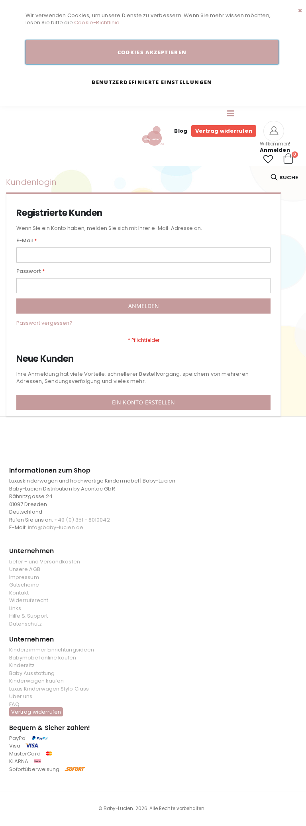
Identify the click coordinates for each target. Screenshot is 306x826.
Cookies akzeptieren (152, 52)
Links (15, 608)
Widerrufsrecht (28, 600)
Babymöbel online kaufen (42, 657)
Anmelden (275, 150)
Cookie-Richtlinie (97, 22)
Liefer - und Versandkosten (44, 561)
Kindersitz (22, 665)
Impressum (24, 577)
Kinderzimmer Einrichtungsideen (51, 649)
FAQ (14, 704)
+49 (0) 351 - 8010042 (82, 520)
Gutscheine (24, 585)
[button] (268, 159)
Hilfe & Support (28, 616)
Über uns (21, 696)
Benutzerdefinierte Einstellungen (152, 82)
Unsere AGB (24, 569)
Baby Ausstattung (32, 673)
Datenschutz (25, 624)
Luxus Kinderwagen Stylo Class (49, 689)
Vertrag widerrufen (223, 131)
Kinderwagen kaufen (36, 681)
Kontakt (19, 592)
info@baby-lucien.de (55, 527)
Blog (180, 131)
